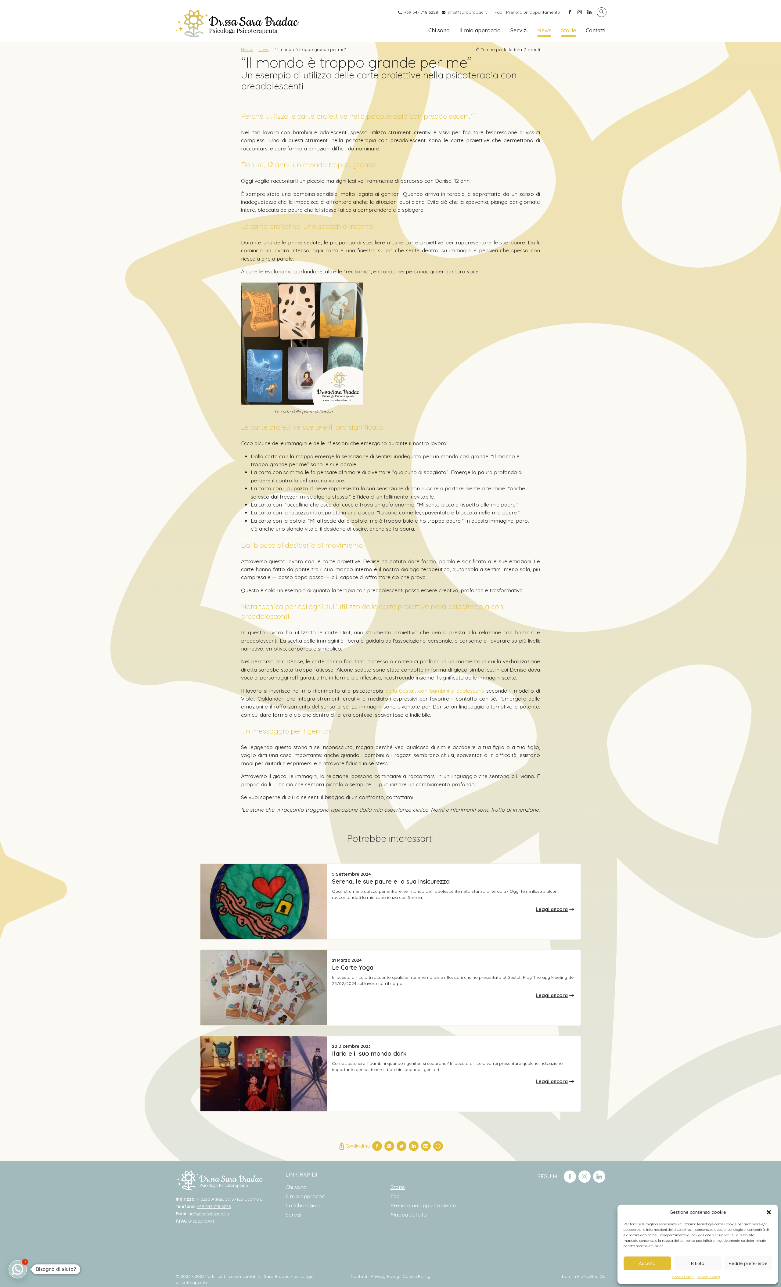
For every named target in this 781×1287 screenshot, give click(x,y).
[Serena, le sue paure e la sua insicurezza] (263, 901)
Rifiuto (697, 1263)
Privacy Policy (708, 1276)
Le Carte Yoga (352, 967)
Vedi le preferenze (748, 1263)
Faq (498, 12)
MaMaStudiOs (591, 1276)
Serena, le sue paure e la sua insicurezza (391, 881)
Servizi (518, 30)
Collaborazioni (303, 1205)
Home (247, 49)
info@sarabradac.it (467, 12)
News (544, 30)
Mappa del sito (408, 1214)
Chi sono (439, 30)
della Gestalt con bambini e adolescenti (433, 690)
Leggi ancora (552, 909)
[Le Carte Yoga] (263, 987)
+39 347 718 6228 (421, 12)
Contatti (595, 30)
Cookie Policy (683, 1276)
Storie (568, 30)
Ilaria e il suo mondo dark (369, 1053)
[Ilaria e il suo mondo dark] (263, 1073)
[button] (769, 1212)
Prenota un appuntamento (533, 12)
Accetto (647, 1263)
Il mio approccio (480, 30)
